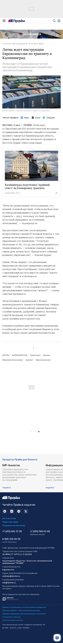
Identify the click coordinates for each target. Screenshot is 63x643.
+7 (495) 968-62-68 (40, 532)
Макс (26, 117)
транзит (29, 360)
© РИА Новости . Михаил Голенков (16, 111)
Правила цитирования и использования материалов (24, 607)
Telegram (50, 117)
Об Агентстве (9, 518)
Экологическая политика (12, 620)
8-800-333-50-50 (11, 540)
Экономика (31, 34)
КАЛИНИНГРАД (19, 355)
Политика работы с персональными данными (21, 610)
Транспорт (35, 355)
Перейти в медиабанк (41, 111)
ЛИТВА (5, 355)
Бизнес (46, 355)
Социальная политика (11, 617)
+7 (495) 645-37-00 (12, 531)
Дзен (37, 117)
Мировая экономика (12, 360)
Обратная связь (10, 522)
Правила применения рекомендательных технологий (24, 614)
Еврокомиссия (43, 360)
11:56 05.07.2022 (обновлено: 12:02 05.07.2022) (23, 44)
